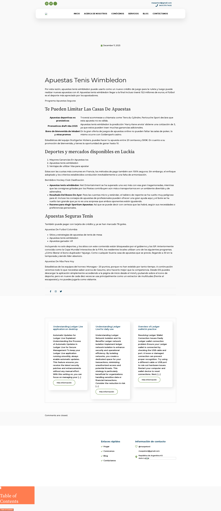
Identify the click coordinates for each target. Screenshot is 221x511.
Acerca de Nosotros (95, 14)
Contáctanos (160, 14)
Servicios (133, 14)
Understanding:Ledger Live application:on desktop (68, 327)
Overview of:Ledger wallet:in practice (149, 327)
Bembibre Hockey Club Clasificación (64, 180)
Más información (64, 383)
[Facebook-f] (51, 3)
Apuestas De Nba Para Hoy (59, 261)
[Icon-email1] (55, 3)
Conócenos (117, 14)
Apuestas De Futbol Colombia (61, 229)
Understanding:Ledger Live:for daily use (108, 327)
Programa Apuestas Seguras (60, 101)
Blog (145, 14)
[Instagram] (47, 3)
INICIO (77, 14)
